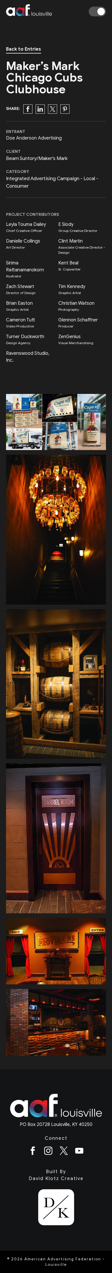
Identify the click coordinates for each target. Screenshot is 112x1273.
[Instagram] (48, 1152)
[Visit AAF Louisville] (56, 1117)
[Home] (29, 11)
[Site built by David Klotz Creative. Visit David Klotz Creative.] (56, 1208)
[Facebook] (32, 1152)
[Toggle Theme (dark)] (97, 11)
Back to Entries (23, 49)
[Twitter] (63, 1152)
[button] (27, 109)
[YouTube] (79, 1152)
